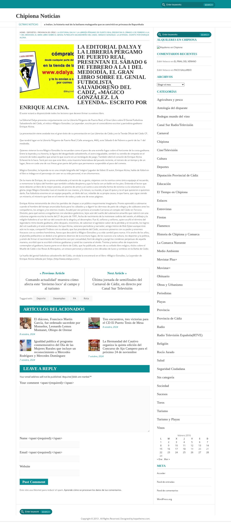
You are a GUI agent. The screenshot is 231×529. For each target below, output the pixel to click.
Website (25, 466)
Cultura (162, 158)
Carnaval (163, 133)
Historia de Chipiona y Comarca (178, 234)
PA (74, 298)
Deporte (41, 298)
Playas (161, 301)
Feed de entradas (166, 481)
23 (168, 452)
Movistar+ (164, 268)
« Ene (159, 459)
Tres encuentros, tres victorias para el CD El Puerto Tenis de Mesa (125, 320)
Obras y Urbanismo (170, 284)
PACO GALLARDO (182, 70)
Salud (160, 360)
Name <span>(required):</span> (41, 438)
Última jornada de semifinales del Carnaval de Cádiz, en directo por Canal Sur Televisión (117, 284)
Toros (160, 402)
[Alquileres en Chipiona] (169, 47)
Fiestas (161, 217)
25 (184, 452)
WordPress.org (164, 499)
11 (184, 445)
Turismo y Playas (168, 419)
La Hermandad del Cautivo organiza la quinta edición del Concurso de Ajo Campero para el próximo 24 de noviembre (125, 346)
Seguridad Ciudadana (171, 369)
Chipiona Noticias (38, 16)
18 (184, 448)
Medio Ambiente (168, 251)
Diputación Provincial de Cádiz (177, 175)
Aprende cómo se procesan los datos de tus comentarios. (93, 490)
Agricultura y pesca (170, 99)
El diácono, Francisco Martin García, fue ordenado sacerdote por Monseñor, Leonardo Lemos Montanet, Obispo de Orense (57, 324)
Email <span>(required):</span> (41, 452)
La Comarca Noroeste (171, 243)
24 (176, 452)
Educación (164, 184)
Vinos (161, 428)
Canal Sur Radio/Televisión (175, 125)
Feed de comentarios (167, 490)
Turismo (162, 411)
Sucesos (162, 394)
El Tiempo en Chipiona (172, 192)
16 (168, 448)
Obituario (163, 276)
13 (200, 445)
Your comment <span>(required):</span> (47, 382)
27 (200, 452)
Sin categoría (165, 377)
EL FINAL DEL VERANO (185, 61)
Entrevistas (164, 209)
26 (192, 452)
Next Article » (117, 273)
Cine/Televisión (167, 150)
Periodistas (164, 293)
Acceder (161, 473)
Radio (161, 327)
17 (176, 448)
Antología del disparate (172, 108)
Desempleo (59, 298)
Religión (162, 343)
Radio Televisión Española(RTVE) (179, 335)
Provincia (163, 310)
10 (176, 445)
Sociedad (163, 386)
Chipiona (163, 141)
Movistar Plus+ (167, 259)
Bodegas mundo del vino (173, 116)
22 (161, 452)
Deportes (31, 32)
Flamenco (163, 226)
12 (192, 445)
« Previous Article (52, 273)
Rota (86, 298)
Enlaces (162, 200)
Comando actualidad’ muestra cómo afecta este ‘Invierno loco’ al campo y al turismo (52, 284)
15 (161, 448)
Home (22, 32)
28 (207, 452)
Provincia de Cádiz (47, 32)
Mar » (167, 459)
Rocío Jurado (165, 352)
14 (207, 445)
